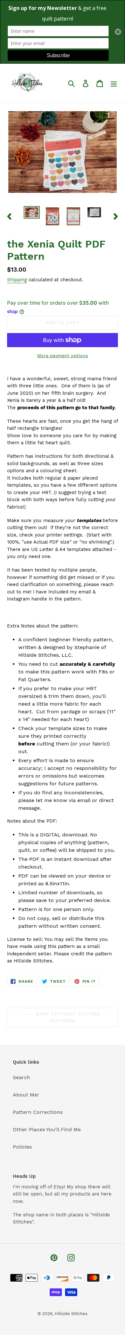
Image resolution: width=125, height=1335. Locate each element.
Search (21, 1077)
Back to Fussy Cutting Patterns (67, 1017)
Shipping (17, 280)
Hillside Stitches (71, 1313)
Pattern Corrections (38, 1112)
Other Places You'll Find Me (47, 1129)
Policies (22, 1147)
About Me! (25, 1095)
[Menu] (114, 83)
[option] (31, 213)
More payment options (62, 355)
